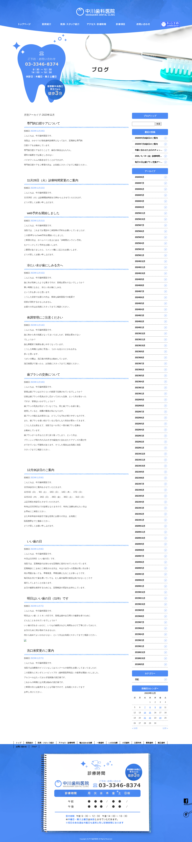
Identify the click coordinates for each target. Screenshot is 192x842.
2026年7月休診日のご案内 (146, 144)
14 (145, 713)
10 (160, 707)
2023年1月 (139, 394)
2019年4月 (139, 634)
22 (150, 718)
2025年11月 (140, 213)
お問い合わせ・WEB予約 (144, 24)
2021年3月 (139, 508)
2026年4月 (139, 201)
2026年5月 (139, 195)
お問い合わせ (21, 747)
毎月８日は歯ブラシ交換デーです (149, 162)
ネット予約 (168, 24)
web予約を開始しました (43, 213)
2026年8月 (139, 177)
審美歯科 (149, 743)
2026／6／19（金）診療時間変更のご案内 (151, 156)
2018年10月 (140, 658)
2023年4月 (139, 381)
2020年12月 (140, 526)
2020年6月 (139, 562)
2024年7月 (139, 291)
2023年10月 (140, 345)
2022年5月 (139, 424)
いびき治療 (113, 743)
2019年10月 (140, 604)
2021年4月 (139, 502)
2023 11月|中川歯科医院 (96, 1)
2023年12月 (140, 333)
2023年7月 (139, 363)
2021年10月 (140, 466)
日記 (137, 679)
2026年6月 (139, 189)
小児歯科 (125, 743)
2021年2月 (139, 514)
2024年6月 (139, 297)
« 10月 (135, 728)
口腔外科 (137, 743)
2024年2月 (139, 321)
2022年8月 (139, 406)
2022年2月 (139, 442)
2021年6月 (139, 490)
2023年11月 (140, 339)
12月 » (165, 728)
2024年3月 (139, 315)
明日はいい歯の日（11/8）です (48, 598)
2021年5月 (139, 496)
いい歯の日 (34, 541)
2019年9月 (139, 610)
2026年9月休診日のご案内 (146, 138)
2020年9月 (139, 544)
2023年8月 (139, 357)
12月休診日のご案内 (40, 470)
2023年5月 (139, 375)
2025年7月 (139, 225)
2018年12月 (140, 652)
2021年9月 (139, 472)
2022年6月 (139, 418)
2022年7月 (139, 412)
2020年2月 (139, 580)
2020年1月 (139, 586)
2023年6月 (139, 369)
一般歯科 (100, 743)
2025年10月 (140, 219)
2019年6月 (139, 628)
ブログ (34, 747)
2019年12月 (140, 592)
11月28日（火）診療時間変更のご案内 (52, 180)
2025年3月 (139, 249)
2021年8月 (139, 478)
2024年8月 (139, 285)
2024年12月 (140, 261)
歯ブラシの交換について (43, 374)
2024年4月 (139, 309)
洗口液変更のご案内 (40, 650)
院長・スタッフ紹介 (72, 24)
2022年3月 (139, 436)
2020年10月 (140, 538)
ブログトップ (150, 116)
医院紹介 (48, 24)
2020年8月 (139, 550)
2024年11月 (140, 267)
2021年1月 (139, 520)
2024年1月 (139, 327)
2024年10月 (140, 273)
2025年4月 (139, 243)
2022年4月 (139, 430)
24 (160, 718)
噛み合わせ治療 (120, 24)
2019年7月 (139, 622)
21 (145, 718)
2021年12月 (140, 454)
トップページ (24, 24)
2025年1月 (139, 255)
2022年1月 (139, 448)
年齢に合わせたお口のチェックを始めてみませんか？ (151, 150)
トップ (18, 743)
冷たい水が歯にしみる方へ (45, 265)
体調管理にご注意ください (45, 317)
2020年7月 (139, 556)
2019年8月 (139, 616)
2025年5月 (139, 237)
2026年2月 (139, 207)
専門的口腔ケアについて (43, 123)
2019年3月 (139, 640)
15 (150, 713)
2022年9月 (139, 400)
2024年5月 (139, 303)
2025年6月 (139, 231)
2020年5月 (139, 568)
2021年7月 (139, 484)
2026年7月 (139, 183)
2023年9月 (139, 351)
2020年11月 (140, 532)
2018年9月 (139, 664)
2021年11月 (140, 460)
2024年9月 (139, 279)
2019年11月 (140, 598)
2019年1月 (139, 646)
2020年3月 (139, 574)
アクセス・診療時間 (96, 24)
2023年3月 (139, 387)
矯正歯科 (161, 743)
